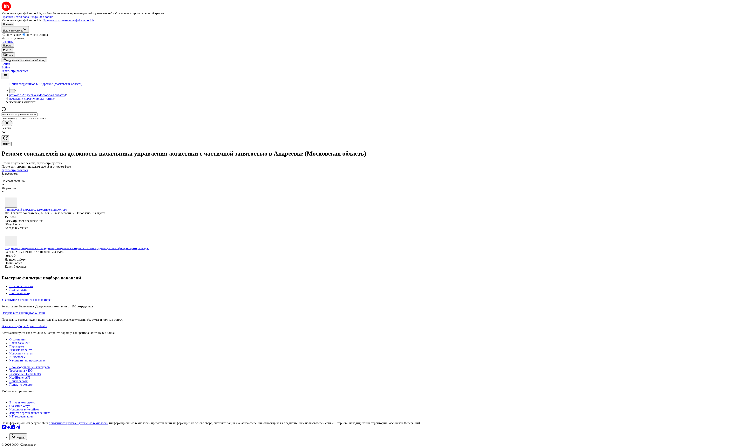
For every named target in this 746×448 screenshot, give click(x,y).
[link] (8, 54)
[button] (6, 64)
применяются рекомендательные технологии (78, 423)
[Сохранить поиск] (5, 138)
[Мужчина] (11, 241)
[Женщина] (11, 202)
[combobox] (19, 114)
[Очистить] (7, 123)
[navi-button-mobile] (5, 76)
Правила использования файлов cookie (68, 20)
